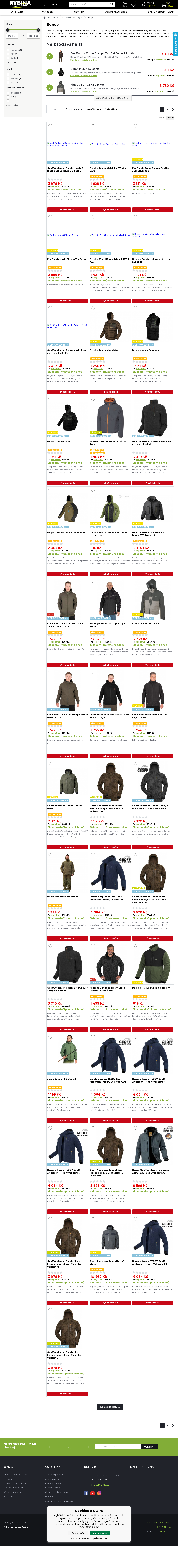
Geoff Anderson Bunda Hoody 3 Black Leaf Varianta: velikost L (65, 169)
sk (125, 5)
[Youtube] (92, 1493)
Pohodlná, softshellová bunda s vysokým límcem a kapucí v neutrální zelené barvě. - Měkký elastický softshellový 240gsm (67, 1107)
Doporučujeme (74, 109)
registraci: (161, 60)
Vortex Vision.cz (163, 1531)
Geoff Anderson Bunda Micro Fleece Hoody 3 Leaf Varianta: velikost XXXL (149, 900)
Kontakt (8, 1479)
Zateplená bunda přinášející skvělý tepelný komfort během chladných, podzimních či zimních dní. (108, 378)
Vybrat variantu (110, 209)
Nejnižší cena (94, 109)
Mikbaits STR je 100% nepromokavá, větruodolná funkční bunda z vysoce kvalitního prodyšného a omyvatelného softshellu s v (66, 925)
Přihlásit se (151, 3)
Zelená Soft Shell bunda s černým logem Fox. (66, 649)
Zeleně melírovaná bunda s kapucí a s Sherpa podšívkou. (66, 741)
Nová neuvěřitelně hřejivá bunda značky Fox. (66, 285)
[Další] (173, 109)
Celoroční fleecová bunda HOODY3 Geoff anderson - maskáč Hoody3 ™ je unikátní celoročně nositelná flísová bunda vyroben (150, 925)
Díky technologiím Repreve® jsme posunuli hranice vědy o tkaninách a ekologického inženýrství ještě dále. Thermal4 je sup (65, 378)
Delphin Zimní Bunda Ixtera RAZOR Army (109, 260)
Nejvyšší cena (112, 109)
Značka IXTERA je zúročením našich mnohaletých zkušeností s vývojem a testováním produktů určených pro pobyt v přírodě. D (110, 287)
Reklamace (50, 1496)
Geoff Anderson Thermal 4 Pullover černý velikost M (152, 442)
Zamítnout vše (77, 1533)
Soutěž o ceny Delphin (15, 1483)
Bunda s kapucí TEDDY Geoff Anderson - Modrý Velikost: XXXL (108, 1080)
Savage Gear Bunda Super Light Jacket (108, 442)
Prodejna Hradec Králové (16, 1474)
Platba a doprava (53, 1483)
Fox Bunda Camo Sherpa (143, 193)
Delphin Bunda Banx (84, 68)
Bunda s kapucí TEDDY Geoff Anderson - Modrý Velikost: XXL (150, 1262)
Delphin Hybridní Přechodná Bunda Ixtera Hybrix (110, 534)
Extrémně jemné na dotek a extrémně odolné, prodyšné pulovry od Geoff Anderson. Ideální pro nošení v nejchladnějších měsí (110, 925)
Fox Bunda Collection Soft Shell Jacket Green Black (65, 625)
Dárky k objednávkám (161, 12)
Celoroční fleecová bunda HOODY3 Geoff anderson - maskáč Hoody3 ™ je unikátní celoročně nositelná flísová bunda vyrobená (108, 834)
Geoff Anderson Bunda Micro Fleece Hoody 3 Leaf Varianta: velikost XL (64, 1264)
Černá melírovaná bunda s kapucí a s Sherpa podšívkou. (108, 741)
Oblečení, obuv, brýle (73, 17)
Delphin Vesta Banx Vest (146, 350)
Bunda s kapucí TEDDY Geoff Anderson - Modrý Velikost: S (63, 1171)
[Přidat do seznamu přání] (50, 126)
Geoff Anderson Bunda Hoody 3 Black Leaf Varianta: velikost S (150, 807)
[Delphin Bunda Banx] (60, 72)
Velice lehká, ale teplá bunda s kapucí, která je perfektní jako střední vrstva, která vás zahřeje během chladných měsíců (109, 469)
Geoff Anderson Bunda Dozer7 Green (64, 807)
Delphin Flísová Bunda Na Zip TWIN (152, 988)
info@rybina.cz (100, 1484)
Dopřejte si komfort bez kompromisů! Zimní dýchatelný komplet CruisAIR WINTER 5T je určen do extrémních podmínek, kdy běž (67, 561)
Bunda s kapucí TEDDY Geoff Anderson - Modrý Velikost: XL (107, 898)
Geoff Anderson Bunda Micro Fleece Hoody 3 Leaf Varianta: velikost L (64, 1355)
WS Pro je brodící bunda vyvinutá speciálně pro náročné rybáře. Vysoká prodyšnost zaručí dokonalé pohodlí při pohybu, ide (152, 561)
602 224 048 (52, 4)
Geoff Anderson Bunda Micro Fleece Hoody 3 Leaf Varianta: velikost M (106, 1173)
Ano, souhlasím (100, 1533)
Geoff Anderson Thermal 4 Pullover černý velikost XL (67, 989)
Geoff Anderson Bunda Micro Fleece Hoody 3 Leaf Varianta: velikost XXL (106, 808)
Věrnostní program (13, 1492)
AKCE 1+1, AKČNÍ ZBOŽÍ (116, 12)
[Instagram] (99, 1493)
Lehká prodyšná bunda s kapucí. (145, 740)
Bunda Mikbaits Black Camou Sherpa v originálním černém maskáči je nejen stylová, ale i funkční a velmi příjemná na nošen (110, 1016)
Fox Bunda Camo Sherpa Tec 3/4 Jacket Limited (103, 53)
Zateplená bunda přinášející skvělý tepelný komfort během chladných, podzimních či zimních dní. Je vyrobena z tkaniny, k (65, 469)
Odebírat (149, 1447)
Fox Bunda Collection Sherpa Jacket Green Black (67, 716)
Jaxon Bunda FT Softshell (61, 1079)
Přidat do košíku (67, 210)
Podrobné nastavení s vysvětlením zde (89, 1538)
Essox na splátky (53, 1487)
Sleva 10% (8, 1496)
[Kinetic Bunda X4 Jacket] (60, 87)
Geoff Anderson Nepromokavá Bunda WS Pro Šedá (149, 534)
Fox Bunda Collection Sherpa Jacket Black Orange (110, 716)
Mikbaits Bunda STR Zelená (62, 897)
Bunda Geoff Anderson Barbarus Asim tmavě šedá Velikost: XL (150, 1171)
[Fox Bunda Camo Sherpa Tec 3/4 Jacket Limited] (60, 56)
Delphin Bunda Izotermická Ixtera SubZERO (151, 260)
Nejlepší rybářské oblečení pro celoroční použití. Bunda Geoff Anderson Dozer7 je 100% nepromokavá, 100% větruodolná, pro (67, 834)
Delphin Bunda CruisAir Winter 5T (66, 532)
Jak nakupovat (52, 1479)
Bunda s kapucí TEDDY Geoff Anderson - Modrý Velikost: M (148, 1080)
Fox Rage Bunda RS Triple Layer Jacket (108, 625)
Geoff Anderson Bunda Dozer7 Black (107, 1262)
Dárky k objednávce (13, 1487)
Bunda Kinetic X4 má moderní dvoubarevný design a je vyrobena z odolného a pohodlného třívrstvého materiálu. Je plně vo (152, 652)
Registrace (151, 5)
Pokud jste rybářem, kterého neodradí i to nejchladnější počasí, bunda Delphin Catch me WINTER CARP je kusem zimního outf (109, 196)
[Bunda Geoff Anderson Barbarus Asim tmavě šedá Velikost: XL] (152, 1198)
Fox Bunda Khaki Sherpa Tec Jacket (67, 259)
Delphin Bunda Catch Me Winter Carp (108, 169)
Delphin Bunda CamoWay (104, 350)
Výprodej (48, 12)
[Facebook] (86, 1493)
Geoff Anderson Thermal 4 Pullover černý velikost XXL (67, 351)
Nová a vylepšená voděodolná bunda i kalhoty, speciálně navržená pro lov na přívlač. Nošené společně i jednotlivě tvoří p (109, 652)
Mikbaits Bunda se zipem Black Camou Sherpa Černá (107, 989)
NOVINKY (79, 12)
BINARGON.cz (164, 1527)
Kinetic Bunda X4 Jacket (87, 84)
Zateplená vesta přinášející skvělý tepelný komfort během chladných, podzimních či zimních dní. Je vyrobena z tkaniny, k (149, 378)
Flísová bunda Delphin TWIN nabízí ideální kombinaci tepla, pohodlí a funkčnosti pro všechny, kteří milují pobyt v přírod (149, 1016)
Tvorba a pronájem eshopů (158, 1522)
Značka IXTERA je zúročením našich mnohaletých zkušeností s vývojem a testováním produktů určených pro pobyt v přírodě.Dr (110, 561)
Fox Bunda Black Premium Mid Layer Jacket (149, 716)
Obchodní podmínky (55, 1474)
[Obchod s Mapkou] (149, 1489)
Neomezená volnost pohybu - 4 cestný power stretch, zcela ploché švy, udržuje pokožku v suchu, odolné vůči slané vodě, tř (66, 196)
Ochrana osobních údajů (57, 1492)
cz (125, 2)
